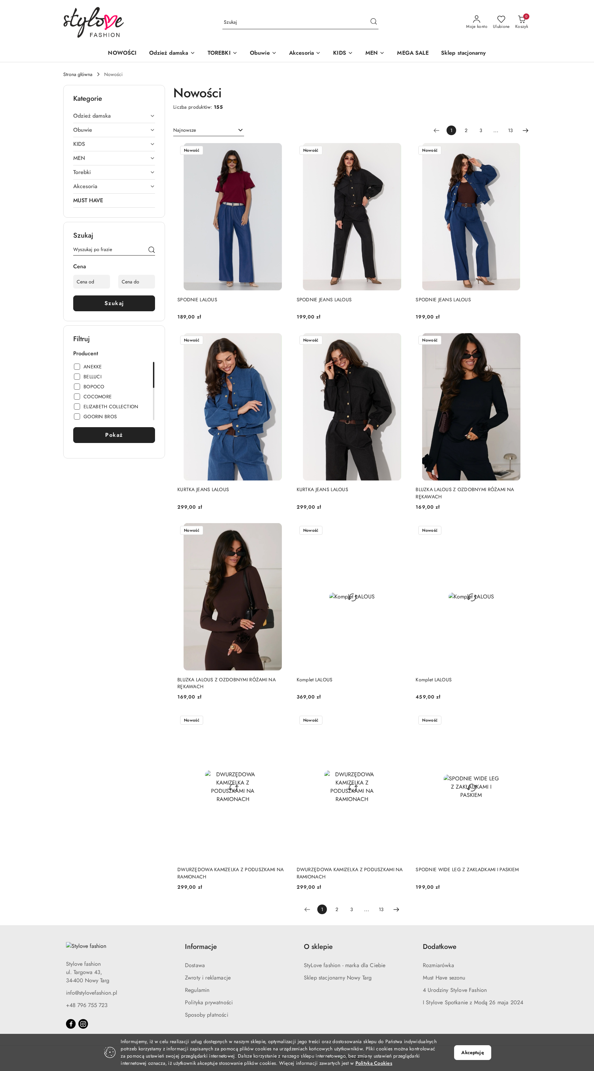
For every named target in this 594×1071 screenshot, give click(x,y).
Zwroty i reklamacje (208, 978)
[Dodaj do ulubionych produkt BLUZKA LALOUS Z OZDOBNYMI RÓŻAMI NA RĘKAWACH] (519, 341)
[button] (172, 53)
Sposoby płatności (206, 1015)
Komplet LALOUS (315, 679)
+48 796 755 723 (87, 1005)
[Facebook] (71, 1024)
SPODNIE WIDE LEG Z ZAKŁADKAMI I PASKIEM (467, 869)
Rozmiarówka (438, 965)
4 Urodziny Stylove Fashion (455, 990)
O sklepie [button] (318, 947)
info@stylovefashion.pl (91, 993)
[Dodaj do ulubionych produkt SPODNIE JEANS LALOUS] (399, 151)
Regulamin (197, 990)
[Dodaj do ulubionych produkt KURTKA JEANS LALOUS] (280, 341)
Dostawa (195, 965)
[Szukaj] (151, 251)
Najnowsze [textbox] (184, 130)
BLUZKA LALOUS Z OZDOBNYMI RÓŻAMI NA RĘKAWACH (465, 493)
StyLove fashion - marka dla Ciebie (344, 965)
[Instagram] (83, 1024)
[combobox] (208, 130)
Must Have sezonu (444, 978)
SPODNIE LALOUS (197, 299)
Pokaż (114, 435)
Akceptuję (472, 1052)
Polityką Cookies (373, 1063)
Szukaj (114, 303)
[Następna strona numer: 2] (525, 130)
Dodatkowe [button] (439, 947)
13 (510, 130)
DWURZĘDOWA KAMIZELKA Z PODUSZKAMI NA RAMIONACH (230, 873)
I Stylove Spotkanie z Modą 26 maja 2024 (473, 1002)
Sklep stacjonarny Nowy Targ (338, 978)
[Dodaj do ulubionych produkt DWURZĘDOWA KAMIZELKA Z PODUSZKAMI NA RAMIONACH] (280, 721)
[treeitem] (114, 116)
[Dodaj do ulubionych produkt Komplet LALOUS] (399, 531)
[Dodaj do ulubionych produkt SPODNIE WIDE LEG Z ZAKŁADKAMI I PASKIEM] (519, 721)
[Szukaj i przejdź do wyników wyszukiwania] (373, 22)
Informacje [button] (201, 947)
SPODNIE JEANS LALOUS (324, 299)
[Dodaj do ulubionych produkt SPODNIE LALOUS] (280, 151)
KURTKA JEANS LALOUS (203, 489)
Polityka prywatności (209, 1002)
